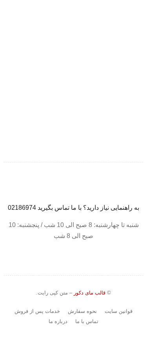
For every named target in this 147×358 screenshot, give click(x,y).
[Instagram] (86, 81)
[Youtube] (53, 81)
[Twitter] (69, 81)
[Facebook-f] (102, 81)
